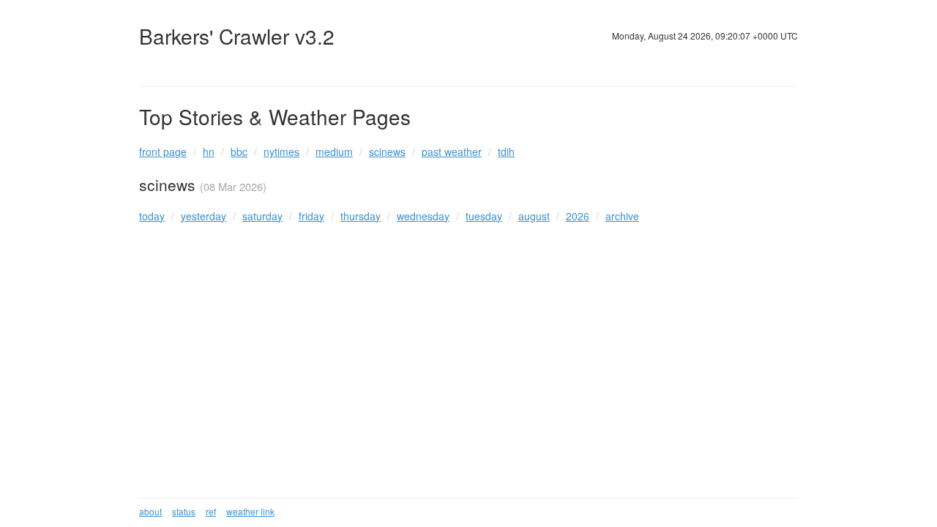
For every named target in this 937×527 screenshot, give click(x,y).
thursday (360, 216)
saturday (262, 216)
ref (211, 511)
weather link (250, 511)
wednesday (423, 216)
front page (163, 151)
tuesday (484, 216)
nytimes (281, 151)
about (150, 511)
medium (334, 151)
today (152, 216)
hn (208, 151)
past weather (452, 151)
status (183, 511)
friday (311, 216)
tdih (506, 151)
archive (622, 216)
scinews (387, 151)
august (534, 216)
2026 (577, 216)
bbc (239, 151)
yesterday (203, 216)
